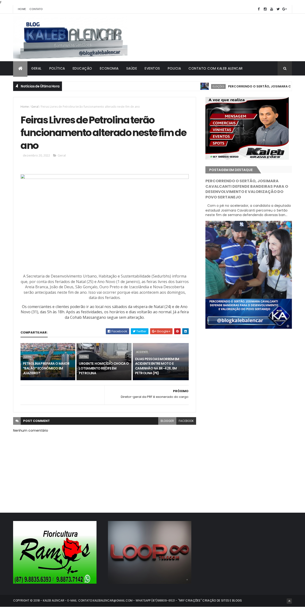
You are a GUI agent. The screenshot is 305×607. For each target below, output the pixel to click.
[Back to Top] (289, 601)
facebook (186, 421)
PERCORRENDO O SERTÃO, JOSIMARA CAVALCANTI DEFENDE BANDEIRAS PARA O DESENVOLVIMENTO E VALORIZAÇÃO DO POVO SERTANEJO (246, 189)
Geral (36, 68)
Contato (36, 9)
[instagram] (265, 9)
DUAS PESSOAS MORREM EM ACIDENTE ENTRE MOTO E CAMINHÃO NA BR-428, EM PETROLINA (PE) (157, 366)
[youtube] (271, 9)
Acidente (142, 352)
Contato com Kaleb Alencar (215, 68)
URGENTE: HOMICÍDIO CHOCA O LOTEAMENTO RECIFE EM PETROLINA (104, 368)
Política (57, 68)
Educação (82, 68)
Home (22, 9)
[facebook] (258, 9)
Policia (174, 68)
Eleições (206, 86)
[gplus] (284, 9)
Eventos (152, 68)
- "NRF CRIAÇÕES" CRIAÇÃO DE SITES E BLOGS (208, 600)
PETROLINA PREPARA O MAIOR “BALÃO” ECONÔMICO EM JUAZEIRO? (46, 368)
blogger (167, 421)
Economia (109, 68)
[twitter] (278, 9)
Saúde (131, 68)
